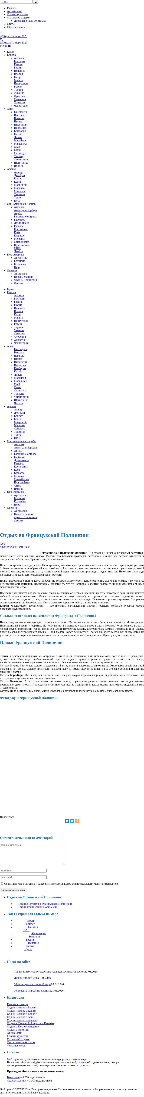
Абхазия (19, 58)
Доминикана (21, 222)
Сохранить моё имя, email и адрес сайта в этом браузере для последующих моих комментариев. (61, 883)
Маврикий (20, 184)
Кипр (17, 77)
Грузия (18, 67)
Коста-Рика (21, 229)
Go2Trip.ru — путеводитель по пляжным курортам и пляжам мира (47, 1059)
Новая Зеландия (23, 276)
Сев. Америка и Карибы (21, 203)
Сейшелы (19, 191)
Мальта (18, 80)
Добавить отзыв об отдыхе (30, 20)
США (17, 248)
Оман (17, 149)
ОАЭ (17, 146)
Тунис (17, 197)
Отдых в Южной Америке (23, 1026)
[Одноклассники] (77, 821)
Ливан (18, 137)
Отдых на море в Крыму (21, 1010)
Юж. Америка (15, 254)
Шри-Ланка (21, 162)
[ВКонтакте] (67, 821)
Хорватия (19, 102)
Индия (18, 121)
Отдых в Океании (18, 1029)
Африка (11, 168)
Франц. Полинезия (25, 279)
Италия (18, 73)
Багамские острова (25, 216)
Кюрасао (19, 235)
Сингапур (20, 153)
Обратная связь (16, 27)
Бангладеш (20, 111)
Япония (18, 165)
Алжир (18, 172)
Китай (18, 134)
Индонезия (20, 124)
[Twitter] (72, 821)
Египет (18, 178)
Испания (19, 70)
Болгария (19, 61)
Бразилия (19, 260)
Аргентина (20, 257)
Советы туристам (17, 14)
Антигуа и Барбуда (25, 210)
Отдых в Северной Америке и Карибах (30, 1023)
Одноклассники (16, 1080)
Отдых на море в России (22, 1007)
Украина (19, 92)
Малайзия (20, 140)
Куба (17, 232)
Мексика (19, 238)
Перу (17, 267)
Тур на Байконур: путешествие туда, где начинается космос (49, 971)
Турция (18, 89)
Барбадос (19, 219)
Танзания (19, 194)
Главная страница (17, 1004)
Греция (18, 64)
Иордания (20, 127)
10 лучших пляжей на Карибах (32, 990)
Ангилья (19, 206)
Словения (20, 99)
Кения (17, 181)
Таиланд (19, 156)
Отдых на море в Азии (20, 1016)
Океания (12, 270)
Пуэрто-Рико (22, 245)
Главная (12, 8)
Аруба (18, 213)
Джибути (19, 175)
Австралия (20, 273)
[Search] (1, 39)
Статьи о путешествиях (21, 1042)
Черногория (21, 105)
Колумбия (20, 264)
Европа (11, 54)
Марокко (19, 187)
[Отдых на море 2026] (13, 36)
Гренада (19, 226)
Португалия (21, 83)
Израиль (19, 118)
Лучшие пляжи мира (26, 977)
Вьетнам (19, 115)
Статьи (11, 23)
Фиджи (18, 283)
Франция (19, 96)
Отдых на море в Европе (22, 1013)
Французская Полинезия (15, 546)
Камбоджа (20, 130)
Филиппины (21, 159)
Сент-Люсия (21, 241)
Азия (10, 108)
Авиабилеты (14, 11)
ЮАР (17, 200)
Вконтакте (13, 1077)
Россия (18, 86)
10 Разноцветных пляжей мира (32, 984)
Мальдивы (20, 143)
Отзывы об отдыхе (18, 17)
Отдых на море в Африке (22, 1020)
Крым (10, 51)
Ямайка (18, 251)
